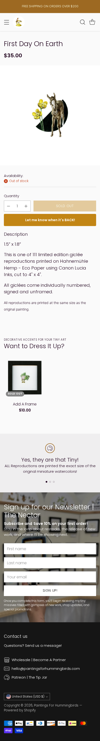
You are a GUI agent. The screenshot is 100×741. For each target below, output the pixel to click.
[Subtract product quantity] (8, 206)
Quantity (11, 195)
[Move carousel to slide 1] (46, 482)
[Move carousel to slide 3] (54, 482)
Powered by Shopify (20, 710)
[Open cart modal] (92, 22)
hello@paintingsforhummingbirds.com (46, 668)
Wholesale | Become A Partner (39, 659)
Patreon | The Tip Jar (29, 677)
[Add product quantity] (26, 206)
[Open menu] (6, 22)
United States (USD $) (28, 696)
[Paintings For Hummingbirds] (19, 22)
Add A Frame (25, 404)
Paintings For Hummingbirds (56, 705)
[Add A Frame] (25, 377)
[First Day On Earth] (50, 115)
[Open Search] (82, 22)
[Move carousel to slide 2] (50, 482)
